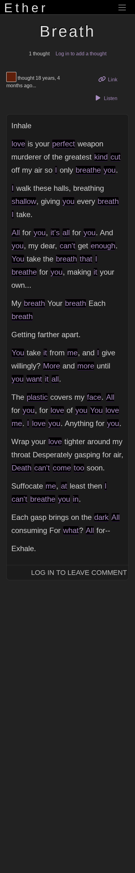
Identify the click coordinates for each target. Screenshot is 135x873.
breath (108, 201)
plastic (37, 397)
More (51, 366)
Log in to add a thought (81, 53)
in (75, 499)
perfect (63, 144)
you (110, 170)
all (66, 232)
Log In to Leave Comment (79, 572)
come (62, 468)
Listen (110, 98)
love (18, 144)
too (79, 468)
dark (101, 517)
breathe (88, 170)
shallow (24, 201)
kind (101, 157)
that (86, 259)
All (16, 232)
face (94, 397)
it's (55, 232)
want (34, 379)
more (85, 366)
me (72, 352)
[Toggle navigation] (122, 7)
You (18, 259)
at (64, 486)
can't (67, 245)
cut (116, 157)
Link (115, 79)
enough (103, 245)
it (95, 272)
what (71, 530)
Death (21, 468)
